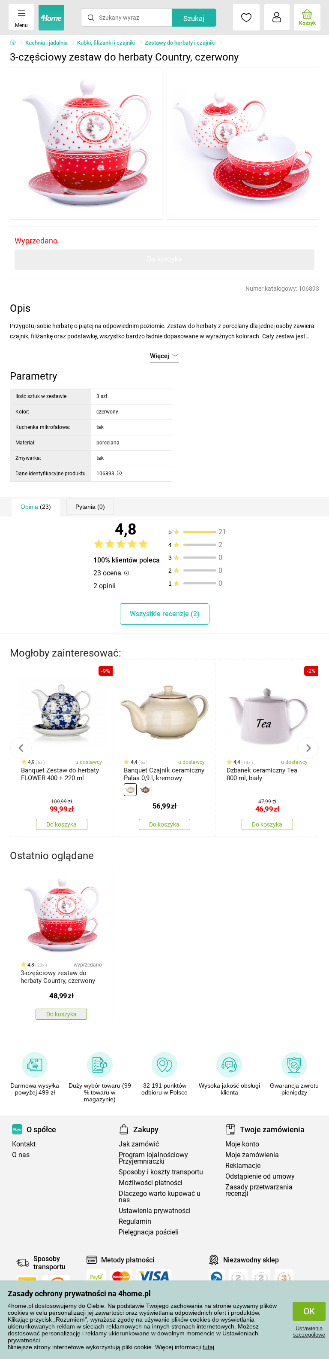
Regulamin (135, 1221)
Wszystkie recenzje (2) (165, 614)
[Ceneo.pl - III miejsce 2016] (284, 1279)
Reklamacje (242, 1165)
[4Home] (16, 43)
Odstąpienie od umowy (260, 1176)
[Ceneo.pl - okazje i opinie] (216, 1279)
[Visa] (153, 1276)
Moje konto (242, 1144)
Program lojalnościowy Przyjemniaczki (153, 1158)
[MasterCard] (121, 1276)
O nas (21, 1155)
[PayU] (96, 1276)
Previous (21, 748)
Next (308, 748)
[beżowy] (130, 790)
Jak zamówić (139, 1144)
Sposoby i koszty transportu (161, 1172)
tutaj (208, 1347)
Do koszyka (164, 259)
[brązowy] (145, 790)
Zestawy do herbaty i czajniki (180, 43)
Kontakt (24, 1144)
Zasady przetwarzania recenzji (259, 1190)
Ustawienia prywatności (155, 1210)
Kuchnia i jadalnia (46, 43)
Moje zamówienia (252, 1155)
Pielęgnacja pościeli (149, 1232)
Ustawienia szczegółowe (309, 1331)
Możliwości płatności (150, 1183)
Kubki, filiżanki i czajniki (106, 43)
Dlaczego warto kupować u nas (159, 1196)
